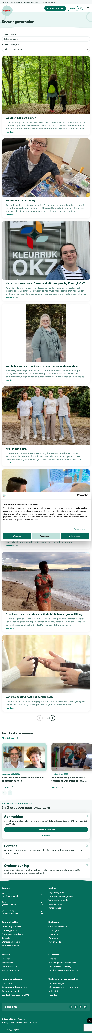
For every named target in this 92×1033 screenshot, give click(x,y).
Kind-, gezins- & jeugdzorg (60, 896)
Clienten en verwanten (58, 926)
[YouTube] (80, 1007)
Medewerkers (54, 934)
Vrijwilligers (53, 930)
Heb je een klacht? (10, 945)
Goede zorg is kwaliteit (12, 926)
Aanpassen (44, 536)
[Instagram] (85, 1007)
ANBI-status (54, 991)
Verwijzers (53, 938)
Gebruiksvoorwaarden (19, 1022)
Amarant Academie (11, 991)
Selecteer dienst (11, 39)
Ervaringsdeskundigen (12, 934)
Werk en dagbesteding (58, 900)
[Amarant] (7, 10)
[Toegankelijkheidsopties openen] (89, 1020)
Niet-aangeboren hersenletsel (62, 962)
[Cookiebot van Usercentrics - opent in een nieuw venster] (78, 496)
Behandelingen (55, 908)
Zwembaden (8, 962)
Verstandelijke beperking (59, 966)
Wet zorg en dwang (11, 942)
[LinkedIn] (71, 1007)
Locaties (6, 959)
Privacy (5, 1022)
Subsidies (52, 995)
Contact (33, 1022)
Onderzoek (7, 983)
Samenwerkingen (56, 983)
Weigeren (17, 536)
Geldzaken (7, 938)
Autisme (52, 959)
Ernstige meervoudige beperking (63, 970)
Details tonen (79, 529)
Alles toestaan (75, 536)
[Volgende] (52, 718)
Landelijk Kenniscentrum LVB (15, 995)
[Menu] (88, 8)
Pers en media (54, 942)
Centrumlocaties (9, 966)
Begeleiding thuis (56, 892)
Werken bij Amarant (11, 970)
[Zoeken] (81, 8)
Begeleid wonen (55, 904)
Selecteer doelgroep (13, 49)
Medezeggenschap (10, 930)
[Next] (10, 792)
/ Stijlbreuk (16, 1030)
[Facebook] (76, 1007)
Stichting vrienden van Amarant (63, 987)
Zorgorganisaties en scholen (15, 987)
